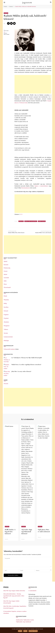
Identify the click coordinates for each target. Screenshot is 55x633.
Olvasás (6, 383)
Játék (5, 281)
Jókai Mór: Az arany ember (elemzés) (21, 371)
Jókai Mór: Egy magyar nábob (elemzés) (14, 590)
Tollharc (6, 329)
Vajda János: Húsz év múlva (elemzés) (44, 531)
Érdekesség (7, 268)
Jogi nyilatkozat (27, 622)
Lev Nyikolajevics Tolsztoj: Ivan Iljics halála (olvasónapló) (26, 357)
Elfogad (20, 631)
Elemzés (6, 13)
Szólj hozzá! (8, 34)
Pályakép (6, 300)
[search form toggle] (50, 2)
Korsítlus (6, 307)
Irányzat (6, 311)
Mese (5, 284)
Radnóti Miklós (41, 221)
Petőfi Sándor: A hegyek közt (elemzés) (10, 532)
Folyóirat (6, 318)
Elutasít (25, 631)
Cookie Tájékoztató (33, 631)
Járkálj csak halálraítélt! (31, 221)
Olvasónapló (7, 287)
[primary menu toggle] (4, 2)
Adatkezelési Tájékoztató (23, 620)
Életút (5, 296)
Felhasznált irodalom (9, 349)
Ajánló (5, 261)
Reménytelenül (25, 188)
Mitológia (6, 340)
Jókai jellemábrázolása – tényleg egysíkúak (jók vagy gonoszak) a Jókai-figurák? (14, 596)
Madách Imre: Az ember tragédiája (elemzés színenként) (26, 364)
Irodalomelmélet (8, 337)
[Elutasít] (53, 630)
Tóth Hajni (6, 30)
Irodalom (21, 221)
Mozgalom (6, 326)
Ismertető (6, 277)
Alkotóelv (6, 322)
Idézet (5, 274)
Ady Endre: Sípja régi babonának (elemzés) (26, 532)
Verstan (6, 333)
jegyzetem (27, 2)
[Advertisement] (32, 84)
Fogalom (6, 314)
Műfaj (5, 303)
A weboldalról (32, 590)
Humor (5, 271)
